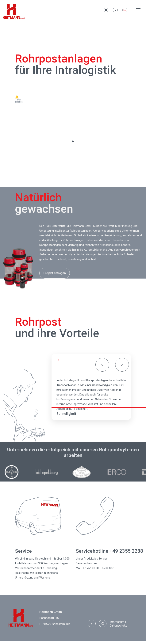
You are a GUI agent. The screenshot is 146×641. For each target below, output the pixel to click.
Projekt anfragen (54, 273)
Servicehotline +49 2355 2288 (109, 551)
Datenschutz (118, 625)
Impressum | (118, 622)
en (124, 10)
